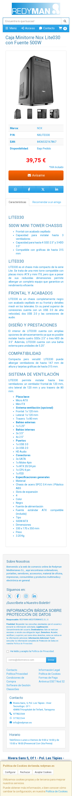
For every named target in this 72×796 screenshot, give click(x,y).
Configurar (10, 772)
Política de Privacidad (23, 644)
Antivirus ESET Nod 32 (52, 681)
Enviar (51, 660)
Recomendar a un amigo (46, 202)
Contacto (48, 28)
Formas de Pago (48, 677)
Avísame (38, 175)
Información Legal (49, 670)
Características (17, 202)
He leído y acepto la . (32, 651)
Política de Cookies (57, 791)
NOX (39, 128)
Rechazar (25, 772)
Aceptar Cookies (43, 772)
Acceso (29, 28)
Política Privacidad (17, 673)
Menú (13, 28)
